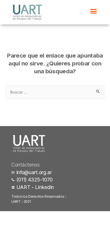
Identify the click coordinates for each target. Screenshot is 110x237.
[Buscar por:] (55, 92)
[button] (93, 11)
